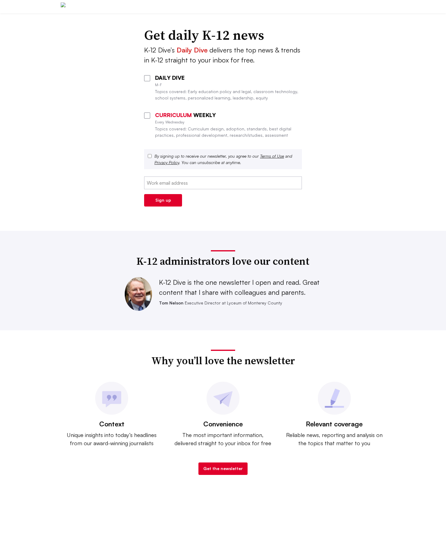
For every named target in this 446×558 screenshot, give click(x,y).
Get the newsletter (223, 468)
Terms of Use (272, 156)
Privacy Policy (166, 162)
